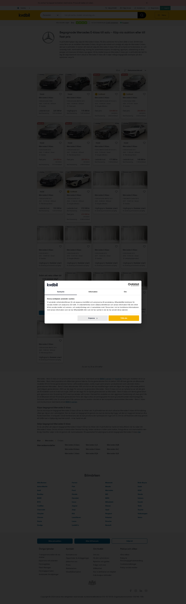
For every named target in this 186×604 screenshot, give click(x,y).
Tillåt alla (123, 318)
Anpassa (91, 318)
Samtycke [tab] (60, 292)
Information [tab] (93, 292)
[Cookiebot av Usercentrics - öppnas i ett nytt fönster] (129, 284)
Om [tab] (125, 292)
